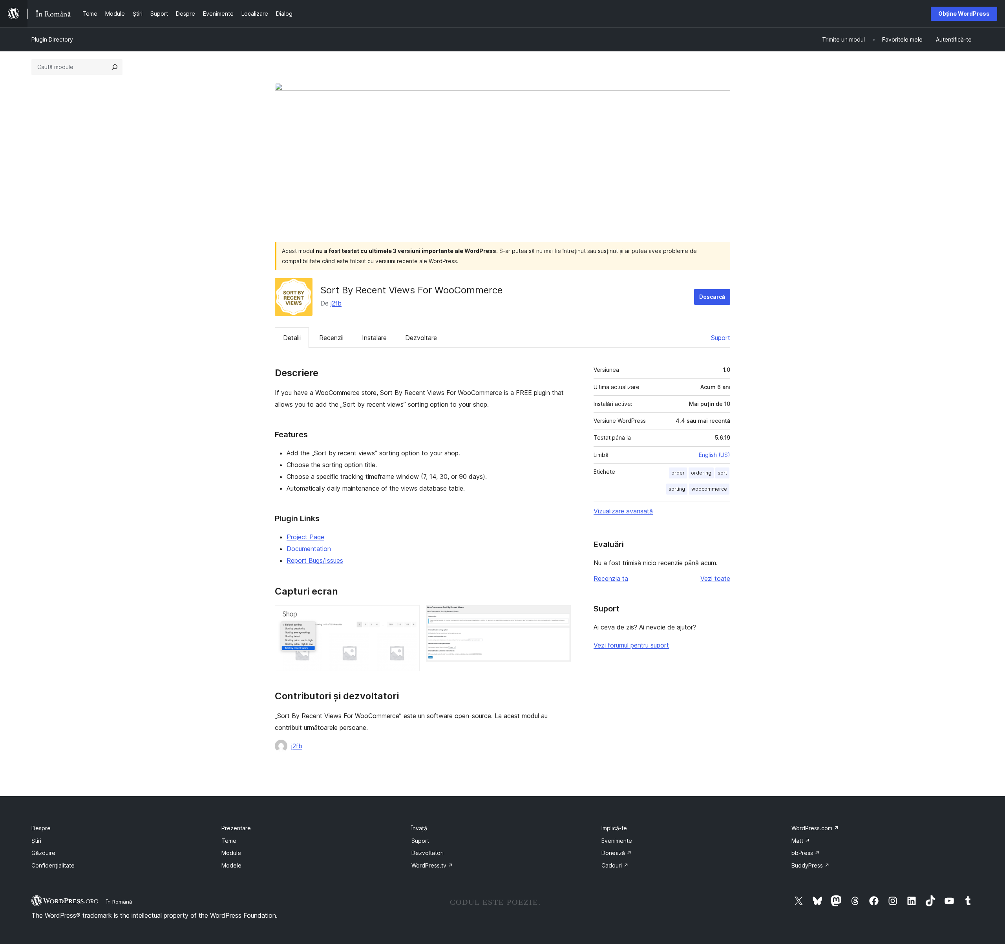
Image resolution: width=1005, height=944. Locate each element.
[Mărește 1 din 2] (409, 616)
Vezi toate (715, 578)
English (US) (714, 454)
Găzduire (43, 852)
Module (231, 852)
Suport (720, 338)
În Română (119, 902)
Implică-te (614, 828)
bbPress (805, 852)
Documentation (309, 549)
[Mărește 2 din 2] (560, 616)
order (678, 473)
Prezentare (236, 828)
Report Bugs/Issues (315, 560)
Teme (228, 840)
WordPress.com (815, 828)
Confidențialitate (53, 865)
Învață (419, 828)
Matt (800, 840)
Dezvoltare (421, 338)
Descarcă (712, 296)
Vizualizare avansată (623, 511)
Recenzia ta (611, 578)
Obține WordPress (964, 13)
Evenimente (616, 840)
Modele (231, 865)
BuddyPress (810, 865)
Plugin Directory (52, 39)
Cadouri (615, 865)
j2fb (336, 303)
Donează (616, 852)
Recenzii (331, 338)
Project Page (305, 537)
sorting (677, 489)
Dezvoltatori (427, 852)
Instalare (374, 338)
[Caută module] (114, 67)
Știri (36, 840)
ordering (701, 473)
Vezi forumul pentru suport (631, 645)
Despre (41, 828)
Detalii (292, 338)
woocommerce (709, 489)
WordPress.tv (432, 865)
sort (722, 473)
